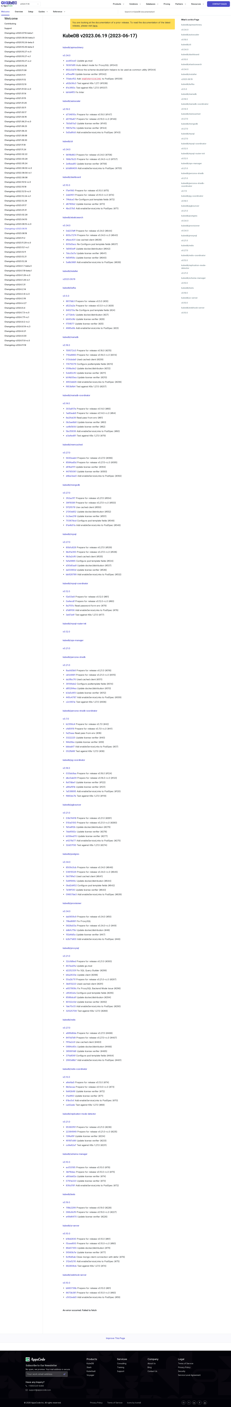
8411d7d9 (71, 1037)
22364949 (71, 1131)
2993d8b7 (71, 1060)
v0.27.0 (66, 452)
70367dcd (71, 520)
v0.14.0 (66, 403)
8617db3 (70, 301)
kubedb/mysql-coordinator (75, 583)
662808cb (71, 1266)
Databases (151, 4)
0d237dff (70, 230)
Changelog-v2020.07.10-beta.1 (18, 33)
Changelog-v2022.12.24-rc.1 (17, 196)
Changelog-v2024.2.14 (15, 289)
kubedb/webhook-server (74, 1275)
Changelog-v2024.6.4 (14, 308)
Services (122, 1359)
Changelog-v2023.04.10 (15, 219)
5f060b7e (71, 1252)
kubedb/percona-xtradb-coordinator (80, 710)
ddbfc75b (71, 930)
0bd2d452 (71, 885)
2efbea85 (71, 163)
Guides (41, 12)
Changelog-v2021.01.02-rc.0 (17, 89)
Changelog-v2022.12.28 (15, 201)
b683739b (71, 1288)
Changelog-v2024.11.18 (15, 345)
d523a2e (70, 305)
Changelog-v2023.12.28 (15, 261)
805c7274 (71, 235)
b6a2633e (71, 975)
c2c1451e (70, 702)
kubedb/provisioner (72, 903)
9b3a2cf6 (71, 556)
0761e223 (71, 1181)
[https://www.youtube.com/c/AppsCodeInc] (205, 1403)
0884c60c (71, 1046)
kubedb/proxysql (71, 948)
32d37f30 (71, 845)
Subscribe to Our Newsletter (41, 1365)
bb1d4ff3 (70, 92)
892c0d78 (71, 69)
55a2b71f (71, 979)
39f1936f (70, 502)
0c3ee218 (71, 516)
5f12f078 (70, 507)
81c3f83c (70, 87)
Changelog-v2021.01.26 (15, 103)
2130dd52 (71, 511)
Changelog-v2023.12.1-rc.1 (16, 247)
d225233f (71, 970)
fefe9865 (71, 561)
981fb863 (71, 154)
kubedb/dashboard (72, 177)
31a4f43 (70, 1096)
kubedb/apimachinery (73, 47)
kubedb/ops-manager (73, 640)
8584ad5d (71, 462)
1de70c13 (71, 1006)
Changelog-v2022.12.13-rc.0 (17, 191)
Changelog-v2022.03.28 (15, 159)
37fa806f (71, 1055)
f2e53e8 (70, 596)
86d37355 (71, 1248)
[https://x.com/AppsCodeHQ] (189, 1403)
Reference (58, 12)
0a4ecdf (70, 601)
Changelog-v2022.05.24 (15, 163)
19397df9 (71, 65)
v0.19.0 (66, 109)
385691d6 (71, 1051)
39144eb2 (71, 683)
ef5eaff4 (70, 74)
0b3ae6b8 (71, 422)
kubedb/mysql (69, 534)
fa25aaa (70, 733)
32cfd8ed (71, 961)
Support (8, 28)
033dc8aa (71, 773)
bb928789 (71, 574)
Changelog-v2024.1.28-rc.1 (17, 280)
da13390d (71, 570)
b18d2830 (71, 1239)
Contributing (10, 23)
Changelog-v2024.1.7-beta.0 (18, 266)
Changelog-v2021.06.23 (15, 126)
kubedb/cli (68, 141)
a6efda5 (70, 1082)
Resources (196, 4)
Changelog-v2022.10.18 (15, 187)
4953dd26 (71, 382)
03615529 (71, 872)
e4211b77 (71, 840)
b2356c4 (70, 724)
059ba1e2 (71, 368)
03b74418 (71, 818)
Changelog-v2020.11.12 (15, 79)
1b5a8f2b (71, 827)
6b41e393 (71, 552)
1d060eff (70, 248)
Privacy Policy (96, 1403)
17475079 (71, 364)
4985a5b (70, 328)
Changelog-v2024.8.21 (15, 331)
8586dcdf (71, 997)
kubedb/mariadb (70, 337)
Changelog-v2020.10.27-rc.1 (17, 56)
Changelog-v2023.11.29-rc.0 (17, 243)
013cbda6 (71, 359)
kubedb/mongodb (71, 485)
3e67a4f (70, 614)
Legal (181, 1359)
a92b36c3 (71, 83)
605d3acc (71, 244)
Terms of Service (114, 1403)
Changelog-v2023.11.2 (14, 238)
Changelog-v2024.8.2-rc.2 (17, 322)
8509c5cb (71, 867)
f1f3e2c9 (70, 1042)
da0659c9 (71, 916)
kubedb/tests (69, 1194)
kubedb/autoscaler (71, 101)
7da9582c (71, 831)
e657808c (71, 988)
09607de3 (71, 894)
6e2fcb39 (71, 417)
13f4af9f (70, 1136)
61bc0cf (70, 1100)
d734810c (71, 114)
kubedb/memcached (73, 444)
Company (153, 1359)
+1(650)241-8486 (36, 1386)
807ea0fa (71, 966)
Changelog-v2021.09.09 (15, 135)
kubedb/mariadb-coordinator (76, 395)
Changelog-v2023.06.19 (15, 228)
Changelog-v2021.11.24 (15, 149)
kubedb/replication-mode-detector (79, 1113)
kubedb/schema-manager (75, 1154)
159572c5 (71, 350)
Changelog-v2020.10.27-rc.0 (17, 51)
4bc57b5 (70, 208)
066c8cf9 (71, 1212)
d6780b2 (70, 204)
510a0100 (71, 822)
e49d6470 (71, 1216)
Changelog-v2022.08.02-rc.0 (18, 168)
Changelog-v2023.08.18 (15, 233)
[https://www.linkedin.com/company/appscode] (194, 1403)
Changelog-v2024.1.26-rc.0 (17, 275)
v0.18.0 (66, 345)
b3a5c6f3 (71, 692)
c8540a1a (71, 993)
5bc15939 (71, 431)
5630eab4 (71, 458)
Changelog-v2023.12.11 (15, 252)
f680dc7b (71, 796)
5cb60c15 (71, 373)
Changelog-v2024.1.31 (14, 284)
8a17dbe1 (70, 782)
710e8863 (71, 355)
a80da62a (71, 1176)
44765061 (71, 471)
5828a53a (71, 925)
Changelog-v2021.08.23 (15, 131)
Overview (19, 12)
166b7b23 (71, 159)
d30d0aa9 (71, 565)
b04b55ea (71, 377)
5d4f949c (71, 881)
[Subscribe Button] (64, 1374)
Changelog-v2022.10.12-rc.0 (17, 182)
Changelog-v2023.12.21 (15, 256)
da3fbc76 (71, 679)
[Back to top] (225, 1399)
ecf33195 (71, 1167)
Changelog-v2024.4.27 (15, 303)
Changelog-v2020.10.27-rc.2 (17, 61)
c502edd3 (71, 1297)
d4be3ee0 (71, 476)
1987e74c (71, 128)
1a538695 (71, 791)
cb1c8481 (70, 675)
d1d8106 (70, 610)
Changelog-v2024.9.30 (15, 336)
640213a (70, 310)
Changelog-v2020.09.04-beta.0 (19, 38)
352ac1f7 (70, 498)
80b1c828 (71, 547)
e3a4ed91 (71, 435)
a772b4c (70, 314)
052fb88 (70, 751)
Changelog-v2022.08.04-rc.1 (17, 173)
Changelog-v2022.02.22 (15, 154)
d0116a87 (71, 119)
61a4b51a (71, 525)
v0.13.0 (66, 1077)
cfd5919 (70, 728)
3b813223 (71, 983)
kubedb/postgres (71, 854)
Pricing (167, 4)
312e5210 (71, 1261)
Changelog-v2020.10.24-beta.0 (19, 42)
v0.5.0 (66, 296)
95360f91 (71, 1127)
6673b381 (71, 1292)
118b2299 (71, 1207)
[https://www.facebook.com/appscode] (200, 1403)
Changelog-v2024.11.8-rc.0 (17, 340)
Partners (179, 4)
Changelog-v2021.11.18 (15, 145)
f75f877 (70, 323)
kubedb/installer (70, 271)
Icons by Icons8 (134, 1403)
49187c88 (71, 1140)
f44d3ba (70, 742)
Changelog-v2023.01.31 (15, 210)
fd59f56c (70, 257)
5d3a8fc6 (71, 132)
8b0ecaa (70, 1087)
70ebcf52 (71, 78)
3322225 (70, 737)
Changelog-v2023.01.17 (15, 205)
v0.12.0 (66, 591)
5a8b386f (71, 262)
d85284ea (71, 688)
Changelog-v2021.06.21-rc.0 (17, 121)
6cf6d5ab (71, 1257)
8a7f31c (70, 605)
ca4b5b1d (71, 426)
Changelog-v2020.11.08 (15, 70)
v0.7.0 (66, 718)
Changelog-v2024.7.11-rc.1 (16, 317)
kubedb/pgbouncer (72, 804)
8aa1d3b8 (71, 670)
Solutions (133, 4)
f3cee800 (71, 1243)
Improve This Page (115, 1338)
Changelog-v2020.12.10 (15, 84)
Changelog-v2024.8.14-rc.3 (17, 326)
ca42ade (70, 1105)
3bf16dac (70, 1172)
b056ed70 (71, 836)
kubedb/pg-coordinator (74, 760)
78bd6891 (71, 921)
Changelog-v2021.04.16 (15, 117)
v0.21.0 (66, 648)
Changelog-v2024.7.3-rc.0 (16, 312)
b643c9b (70, 319)
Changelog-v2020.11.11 (15, 75)
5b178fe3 (71, 876)
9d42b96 (70, 1091)
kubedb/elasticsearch (73, 217)
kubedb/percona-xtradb (74, 657)
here (95, 25)
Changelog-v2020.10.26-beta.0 (19, 47)
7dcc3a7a (71, 253)
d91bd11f (70, 467)
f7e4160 (70, 190)
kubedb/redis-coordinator (75, 1069)
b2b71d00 (71, 939)
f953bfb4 (71, 386)
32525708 (71, 1011)
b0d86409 (71, 168)
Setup (30, 12)
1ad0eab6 (71, 413)
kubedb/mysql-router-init (74, 623)
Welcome (5, 12)
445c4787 (71, 697)
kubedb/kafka (69, 287)
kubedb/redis (69, 1019)
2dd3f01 (70, 195)
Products (117, 4)
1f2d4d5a (71, 934)
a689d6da (71, 1033)
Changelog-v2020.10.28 (15, 66)
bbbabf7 (70, 746)
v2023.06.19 (69, 279)
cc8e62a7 (71, 1145)
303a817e (71, 408)
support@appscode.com (40, 1390)
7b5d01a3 (71, 123)
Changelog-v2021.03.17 (15, 112)
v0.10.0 (66, 185)
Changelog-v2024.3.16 (15, 298)
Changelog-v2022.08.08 (15, 177)
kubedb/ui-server (71, 1225)
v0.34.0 (66, 55)
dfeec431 (71, 239)
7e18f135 (70, 890)
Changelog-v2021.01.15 (15, 98)
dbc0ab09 (71, 778)
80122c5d (71, 1002)
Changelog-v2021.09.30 (15, 140)
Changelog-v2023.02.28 (15, 215)
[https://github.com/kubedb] (184, 1403)
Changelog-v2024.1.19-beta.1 (18, 270)
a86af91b (70, 787)
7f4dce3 (70, 199)
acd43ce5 (71, 60)
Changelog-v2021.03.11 (15, 107)
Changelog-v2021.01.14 (15, 93)
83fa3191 (70, 1185)
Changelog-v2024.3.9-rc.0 (17, 294)
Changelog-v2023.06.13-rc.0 (17, 224)
